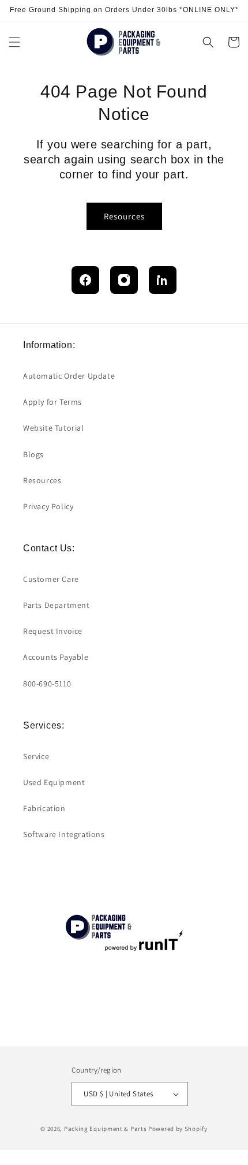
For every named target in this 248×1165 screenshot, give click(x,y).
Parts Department (56, 605)
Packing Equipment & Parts (105, 1129)
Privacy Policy (48, 506)
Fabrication (44, 808)
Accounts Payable (56, 657)
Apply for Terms (52, 402)
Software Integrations (64, 834)
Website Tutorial (53, 428)
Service (36, 756)
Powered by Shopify (178, 1129)
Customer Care (51, 579)
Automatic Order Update (69, 376)
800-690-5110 (47, 683)
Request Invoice (52, 631)
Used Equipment (54, 782)
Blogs (33, 454)
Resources (124, 216)
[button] (14, 42)
